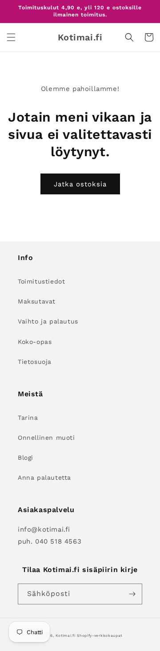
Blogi (25, 457)
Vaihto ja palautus (48, 321)
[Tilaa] (132, 594)
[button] (11, 37)
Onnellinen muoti (46, 437)
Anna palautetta (44, 477)
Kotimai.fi (65, 635)
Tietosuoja (35, 361)
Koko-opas (35, 341)
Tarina (28, 417)
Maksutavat (37, 301)
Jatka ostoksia (80, 184)
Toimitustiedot (41, 281)
